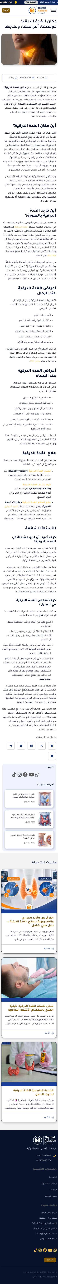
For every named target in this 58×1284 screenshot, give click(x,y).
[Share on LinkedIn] (31, 746)
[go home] (37, 10)
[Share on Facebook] (52, 746)
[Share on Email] (52, 756)
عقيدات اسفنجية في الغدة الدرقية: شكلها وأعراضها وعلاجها (24, 797)
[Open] (53, 10)
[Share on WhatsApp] (21, 746)
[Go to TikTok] (14, 775)
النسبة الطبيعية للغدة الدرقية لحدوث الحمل (33, 1092)
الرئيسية (53, 1177)
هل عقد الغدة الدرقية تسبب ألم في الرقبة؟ (23, 836)
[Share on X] (42, 746)
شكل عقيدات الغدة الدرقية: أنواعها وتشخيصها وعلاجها (23, 816)
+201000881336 (44, 1161)
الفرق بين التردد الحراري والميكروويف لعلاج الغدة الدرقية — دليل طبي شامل (30, 922)
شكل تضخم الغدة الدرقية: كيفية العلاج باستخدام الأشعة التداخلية (31, 1008)
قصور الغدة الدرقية (40, 471)
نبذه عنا (53, 1190)
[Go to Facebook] (25, 775)
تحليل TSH (35, 361)
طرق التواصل (50, 1196)
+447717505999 (44, 1156)
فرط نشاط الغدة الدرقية (37, 485)
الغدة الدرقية (22, 227)
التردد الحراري (11, 507)
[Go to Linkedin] (37, 775)
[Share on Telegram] (11, 746)
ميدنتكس (37, 1277)
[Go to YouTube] (31, 775)
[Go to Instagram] (20, 775)
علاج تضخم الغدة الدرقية (36, 502)
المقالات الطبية (49, 1184)
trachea (51, 256)
